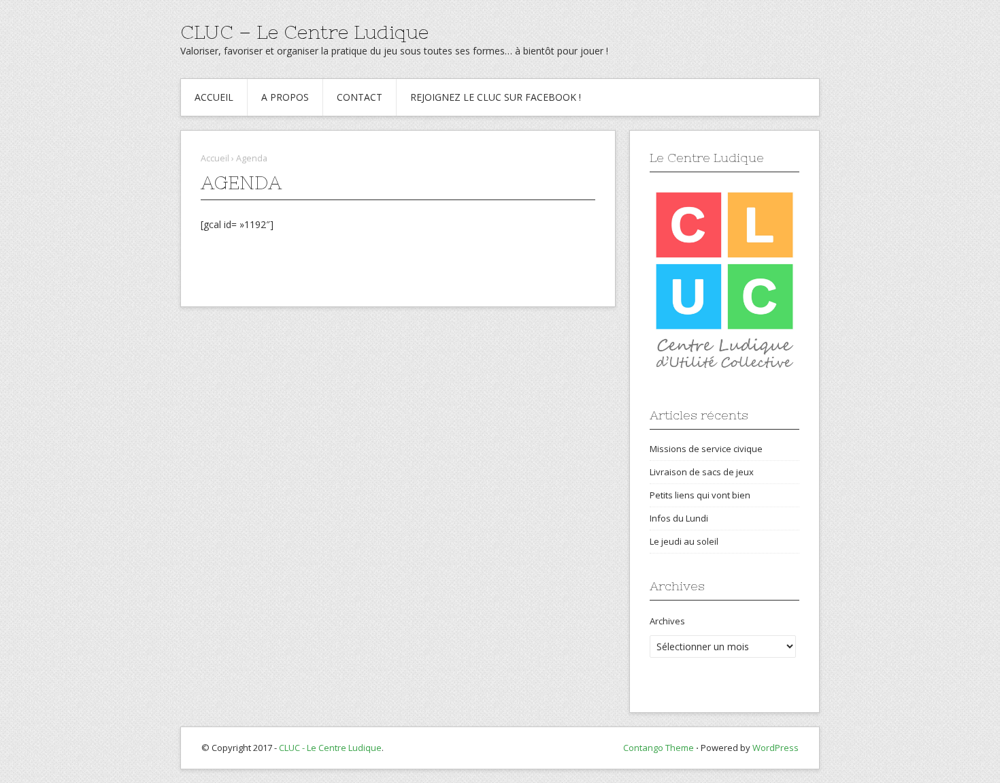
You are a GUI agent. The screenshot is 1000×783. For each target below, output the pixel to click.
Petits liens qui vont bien (700, 495)
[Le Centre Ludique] (724, 280)
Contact (359, 97)
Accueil (214, 97)
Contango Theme (658, 747)
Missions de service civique (706, 449)
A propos (285, 97)
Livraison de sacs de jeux (702, 472)
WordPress (775, 747)
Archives (667, 621)
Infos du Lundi (679, 518)
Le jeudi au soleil (684, 541)
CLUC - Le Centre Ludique (330, 747)
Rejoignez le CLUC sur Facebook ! (495, 97)
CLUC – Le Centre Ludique (304, 32)
